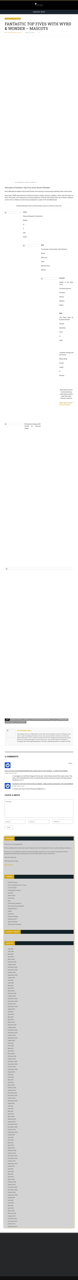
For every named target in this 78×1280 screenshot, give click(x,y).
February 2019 (12, 1182)
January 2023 (12, 1059)
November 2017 (12, 1221)
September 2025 (13, 975)
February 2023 (12, 1056)
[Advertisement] (39, 1251)
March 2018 (11, 1211)
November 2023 (12, 1032)
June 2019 (11, 1171)
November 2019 (12, 1158)
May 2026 (11, 954)
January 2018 (12, 1216)
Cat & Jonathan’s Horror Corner (17, 885)
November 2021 (12, 1095)
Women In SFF (12, 919)
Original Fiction (12, 908)
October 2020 (12, 1129)
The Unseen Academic (14, 924)
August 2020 (11, 1135)
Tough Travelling (13, 916)
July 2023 (10, 1043)
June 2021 (11, 1108)
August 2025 (11, 977)
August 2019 (11, 1166)
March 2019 (11, 1179)
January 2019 (12, 1184)
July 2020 (10, 1137)
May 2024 (11, 1017)
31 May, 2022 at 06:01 (11, 773)
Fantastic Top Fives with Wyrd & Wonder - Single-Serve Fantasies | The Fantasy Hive (42, 784)
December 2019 (12, 1156)
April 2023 (11, 1051)
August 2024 (11, 1009)
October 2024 (12, 1004)
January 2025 (12, 996)
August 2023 (11, 1040)
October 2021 (11, 1098)
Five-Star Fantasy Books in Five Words (40, 719)
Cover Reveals (12, 887)
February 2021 (12, 1119)
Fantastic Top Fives (16, 719)
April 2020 (11, 1145)
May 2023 (10, 1048)
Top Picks (11, 914)
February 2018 (12, 1213)
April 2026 (11, 957)
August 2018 (11, 1197)
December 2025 (12, 967)
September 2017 (12, 1226)
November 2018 (12, 1190)
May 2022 (10, 1080)
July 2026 (10, 949)
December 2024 (12, 998)
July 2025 (10, 980)
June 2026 (11, 951)
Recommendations (62, 719)
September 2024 (13, 1006)
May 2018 (10, 1205)
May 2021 (10, 1111)
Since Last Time (65, 402)
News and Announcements (16, 906)
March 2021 (11, 1116)
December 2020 (12, 1124)
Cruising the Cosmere (14, 890)
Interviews (11, 898)
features (26, 719)
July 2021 (10, 1106)
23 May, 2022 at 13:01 (18, 786)
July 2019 (10, 1169)
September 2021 (12, 1101)
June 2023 (11, 1046)
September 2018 (12, 1195)
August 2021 (11, 1103)
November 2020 (13, 1127)
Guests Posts (11, 895)
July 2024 (10, 1012)
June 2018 (11, 1203)
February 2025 (12, 993)
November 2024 (13, 1001)
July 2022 (10, 1074)
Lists (54, 719)
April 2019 (11, 1176)
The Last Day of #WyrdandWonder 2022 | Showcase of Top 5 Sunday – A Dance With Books (36, 771)
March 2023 (11, 1053)
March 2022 (11, 1085)
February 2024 (12, 1025)
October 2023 (12, 1035)
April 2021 (11, 1114)
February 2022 (12, 1087)
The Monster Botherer (14, 903)
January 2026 (12, 964)
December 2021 (12, 1093)
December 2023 (12, 1030)
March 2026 (11, 959)
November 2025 (12, 970)
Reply (70, 763)
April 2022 (11, 1082)
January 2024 (12, 1027)
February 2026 (12, 962)
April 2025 (11, 988)
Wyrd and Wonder (20, 722)
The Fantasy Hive (14, 32)
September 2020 (13, 1132)
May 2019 (10, 1174)
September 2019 (12, 1163)
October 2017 (11, 1224)
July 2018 (10, 1200)
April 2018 (11, 1208)
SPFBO (10, 911)
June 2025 (11, 983)
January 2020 (12, 1153)
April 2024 (11, 1019)
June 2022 (11, 1077)
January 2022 (12, 1090)
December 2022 (12, 1061)
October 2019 (11, 1161)
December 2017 (12, 1218)
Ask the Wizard (12, 882)
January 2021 (11, 1122)
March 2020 (11, 1148)
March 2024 (11, 1022)
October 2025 (12, 972)
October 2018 (11, 1192)
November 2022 (12, 1064)
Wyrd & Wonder (16, 18)
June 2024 (11, 1014)
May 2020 (11, 1142)
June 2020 (11, 1140)
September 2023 (13, 1038)
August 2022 (11, 1072)
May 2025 (10, 985)
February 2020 (12, 1150)
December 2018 (12, 1187)
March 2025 (11, 991)
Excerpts (10, 893)
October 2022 (12, 1066)
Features (8, 18)
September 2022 (13, 1069)
